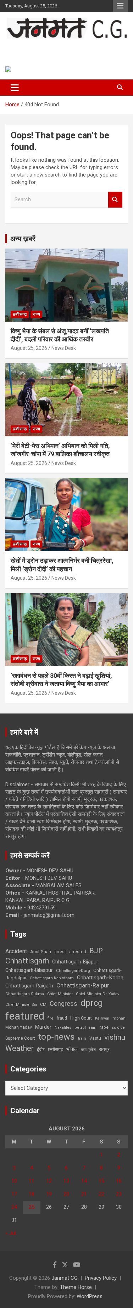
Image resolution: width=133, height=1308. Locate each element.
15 (101, 1181)
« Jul (10, 1233)
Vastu (95, 1038)
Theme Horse (76, 1287)
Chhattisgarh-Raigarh (29, 986)
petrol (80, 1027)
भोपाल (72, 1049)
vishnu (114, 1037)
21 (84, 1194)
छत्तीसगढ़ (55, 1049)
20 (66, 1194)
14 (84, 1181)
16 (119, 1181)
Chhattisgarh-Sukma (24, 994)
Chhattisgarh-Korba (100, 977)
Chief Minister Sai (21, 1004)
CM (43, 1004)
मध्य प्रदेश (88, 1049)
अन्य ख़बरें (22, 238)
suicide (118, 1027)
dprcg (92, 1003)
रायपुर (104, 1049)
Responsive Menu (120, 6)
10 (14, 1181)
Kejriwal (102, 1018)
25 (31, 1207)
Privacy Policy (101, 1278)
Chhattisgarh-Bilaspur (29, 970)
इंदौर (41, 1049)
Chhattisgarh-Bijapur (75, 961)
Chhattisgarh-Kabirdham (52, 978)
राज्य (36, 314)
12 (49, 1181)
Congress (63, 1003)
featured (24, 1016)
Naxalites (63, 1027)
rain (92, 1027)
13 (66, 1181)
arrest (60, 951)
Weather (19, 1048)
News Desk (63, 348)
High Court (81, 1018)
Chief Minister (60, 994)
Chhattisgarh (27, 960)
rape (104, 1027)
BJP (96, 950)
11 (31, 1181)
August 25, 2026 (29, 348)
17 (14, 1194)
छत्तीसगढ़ (20, 314)
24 (14, 1207)
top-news (56, 1037)
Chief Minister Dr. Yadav (97, 994)
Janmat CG (32, 46)
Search (115, 200)
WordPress (89, 1296)
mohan (119, 1018)
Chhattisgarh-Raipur (82, 985)
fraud (61, 1018)
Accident (16, 951)
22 (101, 1194)
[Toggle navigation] (14, 87)
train (82, 1038)
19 (49, 1194)
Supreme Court (20, 1038)
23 (119, 1194)
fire (50, 1018)
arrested (77, 951)
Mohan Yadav (18, 1027)
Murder (43, 1027)
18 (31, 1194)
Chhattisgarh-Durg (73, 970)
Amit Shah (40, 951)
